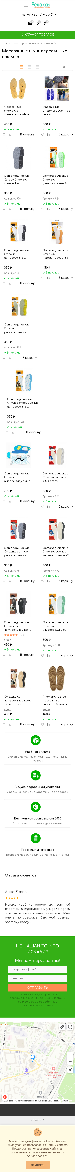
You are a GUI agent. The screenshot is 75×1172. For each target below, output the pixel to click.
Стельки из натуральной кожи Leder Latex (17, 700)
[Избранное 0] (37, 22)
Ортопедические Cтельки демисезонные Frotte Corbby (17, 254)
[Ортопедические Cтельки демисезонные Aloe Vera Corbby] (57, 157)
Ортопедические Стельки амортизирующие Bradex (17, 477)
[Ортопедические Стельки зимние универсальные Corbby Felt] (18, 529)
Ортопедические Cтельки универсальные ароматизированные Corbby (19, 328)
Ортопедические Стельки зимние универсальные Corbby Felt (17, 552)
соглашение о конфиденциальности (36, 998)
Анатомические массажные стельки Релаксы (55, 700)
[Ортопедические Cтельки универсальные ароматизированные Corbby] (19, 306)
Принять (37, 1165)
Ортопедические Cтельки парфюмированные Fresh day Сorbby (57, 254)
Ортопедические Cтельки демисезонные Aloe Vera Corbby (57, 179)
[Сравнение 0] (30, 22)
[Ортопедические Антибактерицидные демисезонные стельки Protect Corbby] (23, 380)
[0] (45, 23)
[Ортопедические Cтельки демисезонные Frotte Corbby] (18, 231)
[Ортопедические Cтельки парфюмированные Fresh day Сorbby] (57, 231)
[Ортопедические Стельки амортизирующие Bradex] (18, 455)
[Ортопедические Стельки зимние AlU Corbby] (57, 455)
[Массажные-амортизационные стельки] (57, 88)
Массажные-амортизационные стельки (56, 111)
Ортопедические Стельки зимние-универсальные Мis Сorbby (56, 552)
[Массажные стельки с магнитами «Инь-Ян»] (18, 88)
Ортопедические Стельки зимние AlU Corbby (55, 477)
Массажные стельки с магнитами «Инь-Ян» (16, 111)
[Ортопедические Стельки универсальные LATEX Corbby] (57, 604)
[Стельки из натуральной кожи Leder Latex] (18, 678)
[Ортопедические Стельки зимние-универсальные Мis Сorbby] (57, 529)
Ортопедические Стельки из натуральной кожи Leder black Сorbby (17, 626)
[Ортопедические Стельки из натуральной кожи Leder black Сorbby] (18, 604)
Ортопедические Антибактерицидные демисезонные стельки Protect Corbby (23, 403)
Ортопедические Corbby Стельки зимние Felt (17, 179)
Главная (7, 43)
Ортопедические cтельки (36, 43)
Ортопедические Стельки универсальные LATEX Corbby (55, 626)
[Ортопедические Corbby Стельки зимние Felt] (18, 157)
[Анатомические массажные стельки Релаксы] (57, 678)
